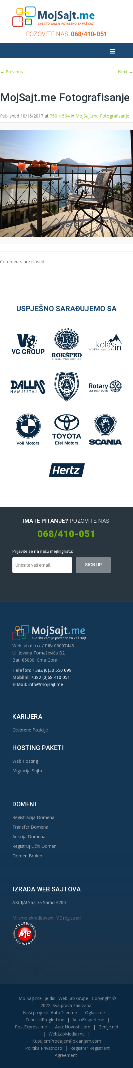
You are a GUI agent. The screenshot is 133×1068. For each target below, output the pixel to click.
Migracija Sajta (27, 771)
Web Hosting (25, 761)
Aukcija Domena (28, 836)
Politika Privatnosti (43, 1048)
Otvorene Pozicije (30, 730)
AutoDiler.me (64, 1012)
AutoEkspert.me (88, 1020)
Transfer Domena (30, 827)
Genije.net (108, 1027)
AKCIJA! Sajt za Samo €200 (39, 902)
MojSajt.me (30, 998)
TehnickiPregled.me (44, 1020)
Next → (125, 72)
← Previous (11, 72)
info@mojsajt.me (45, 684)
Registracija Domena (33, 817)
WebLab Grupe (73, 998)
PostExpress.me (31, 1027)
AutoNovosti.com (72, 1027)
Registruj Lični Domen (34, 846)
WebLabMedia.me (67, 1034)
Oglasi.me (95, 1012)
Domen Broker (27, 856)
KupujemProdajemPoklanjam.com (66, 1041)
